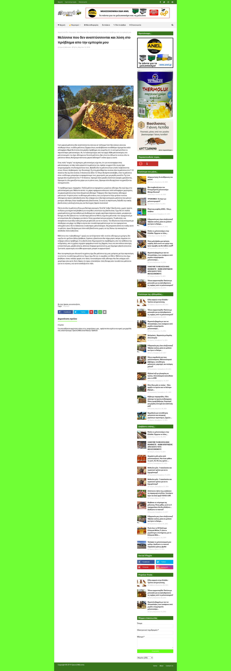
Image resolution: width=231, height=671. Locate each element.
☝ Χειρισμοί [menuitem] (74, 25)
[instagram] (168, 2)
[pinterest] (172, 2)
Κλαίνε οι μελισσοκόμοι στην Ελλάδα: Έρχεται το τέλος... (158, 232)
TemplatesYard (75, 668)
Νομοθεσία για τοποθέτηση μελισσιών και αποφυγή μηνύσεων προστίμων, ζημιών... (160, 415)
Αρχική (60, 2)
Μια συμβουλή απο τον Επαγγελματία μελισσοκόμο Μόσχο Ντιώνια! (158, 189)
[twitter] (164, 2)
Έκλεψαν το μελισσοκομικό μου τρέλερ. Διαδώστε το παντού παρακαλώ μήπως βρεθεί (159, 544)
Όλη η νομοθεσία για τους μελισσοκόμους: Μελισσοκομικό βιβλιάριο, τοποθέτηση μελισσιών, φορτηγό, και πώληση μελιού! (160, 362)
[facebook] (160, 2)
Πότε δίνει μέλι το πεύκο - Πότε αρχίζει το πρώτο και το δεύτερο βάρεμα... (159, 387)
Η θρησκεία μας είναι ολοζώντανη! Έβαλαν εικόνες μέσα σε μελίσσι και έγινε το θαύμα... (160, 221)
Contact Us (169, 666)
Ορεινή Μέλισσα (65, 47)
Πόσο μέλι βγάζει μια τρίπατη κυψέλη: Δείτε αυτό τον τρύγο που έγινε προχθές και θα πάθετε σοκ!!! (160, 243)
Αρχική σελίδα (63, 32)
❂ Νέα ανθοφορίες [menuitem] (91, 25)
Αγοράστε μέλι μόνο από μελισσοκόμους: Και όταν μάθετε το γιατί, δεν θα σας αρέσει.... (160, 458)
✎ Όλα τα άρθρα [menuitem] (119, 25)
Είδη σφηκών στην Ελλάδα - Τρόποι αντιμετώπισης (158, 301)
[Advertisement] (96, 69)
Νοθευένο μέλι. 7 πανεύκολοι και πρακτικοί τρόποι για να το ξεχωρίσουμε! (160, 470)
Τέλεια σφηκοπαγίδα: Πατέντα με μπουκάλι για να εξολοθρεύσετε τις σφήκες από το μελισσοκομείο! (160, 283)
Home (155, 666)
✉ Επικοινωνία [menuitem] (135, 25)
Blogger (91, 668)
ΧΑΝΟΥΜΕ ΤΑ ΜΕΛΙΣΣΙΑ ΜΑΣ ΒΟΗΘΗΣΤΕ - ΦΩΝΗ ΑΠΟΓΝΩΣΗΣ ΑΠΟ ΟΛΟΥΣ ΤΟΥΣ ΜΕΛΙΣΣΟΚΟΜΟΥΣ (160, 270)
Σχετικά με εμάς (70, 2)
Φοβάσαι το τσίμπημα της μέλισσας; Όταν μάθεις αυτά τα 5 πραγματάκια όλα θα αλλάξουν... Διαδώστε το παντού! (160, 506)
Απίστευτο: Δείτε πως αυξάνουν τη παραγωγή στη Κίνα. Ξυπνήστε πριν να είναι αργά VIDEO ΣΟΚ (160, 493)
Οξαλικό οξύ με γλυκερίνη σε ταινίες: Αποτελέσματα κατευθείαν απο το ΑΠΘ (160, 375)
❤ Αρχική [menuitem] (61, 25)
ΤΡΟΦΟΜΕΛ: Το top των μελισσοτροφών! (157, 200)
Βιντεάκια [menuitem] (106, 25)
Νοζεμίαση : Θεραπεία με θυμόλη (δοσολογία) (160, 336)
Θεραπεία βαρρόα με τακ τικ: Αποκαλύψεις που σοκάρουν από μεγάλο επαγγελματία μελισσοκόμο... (160, 256)
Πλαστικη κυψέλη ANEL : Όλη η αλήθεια (159, 210)
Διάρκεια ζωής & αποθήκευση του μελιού (160, 178)
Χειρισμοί (72, 32)
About (161, 666)
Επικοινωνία (83, 2)
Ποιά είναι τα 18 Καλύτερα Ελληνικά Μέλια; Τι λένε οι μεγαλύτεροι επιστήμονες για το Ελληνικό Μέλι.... (159, 531)
